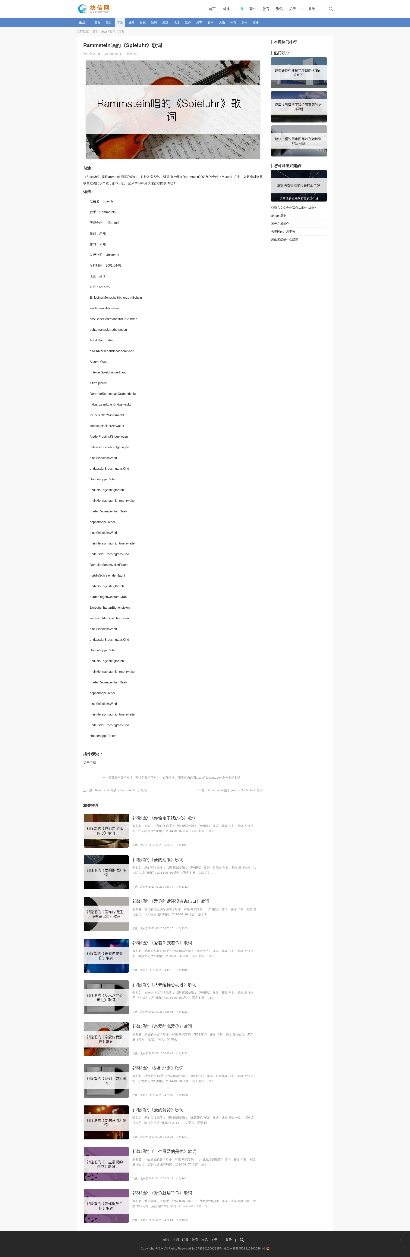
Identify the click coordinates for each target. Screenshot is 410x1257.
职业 (252, 9)
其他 (121, 31)
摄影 (131, 22)
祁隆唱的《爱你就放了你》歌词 (162, 1193)
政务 (188, 22)
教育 (266, 9)
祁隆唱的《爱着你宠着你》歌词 (162, 943)
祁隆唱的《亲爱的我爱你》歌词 (162, 1026)
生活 (239, 9)
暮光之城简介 (280, 223)
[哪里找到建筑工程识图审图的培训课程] (299, 121)
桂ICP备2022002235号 (207, 1248)
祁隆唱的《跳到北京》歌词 (158, 1068)
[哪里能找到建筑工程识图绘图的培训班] (299, 87)
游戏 (165, 22)
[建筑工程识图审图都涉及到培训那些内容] (299, 155)
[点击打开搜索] (242, 1240)
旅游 (109, 22)
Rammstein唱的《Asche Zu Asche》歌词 (235, 790)
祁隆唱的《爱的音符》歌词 (158, 1109)
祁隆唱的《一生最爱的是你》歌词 (164, 1151)
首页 (212, 9)
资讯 (279, 9)
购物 (244, 22)
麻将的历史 (278, 215)
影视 (143, 22)
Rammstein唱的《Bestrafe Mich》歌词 (121, 790)
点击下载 (89, 762)
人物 (222, 22)
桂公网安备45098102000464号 (245, 1248)
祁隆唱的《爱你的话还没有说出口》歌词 (170, 901)
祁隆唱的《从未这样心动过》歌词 (164, 984)
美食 (97, 22)
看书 (211, 22)
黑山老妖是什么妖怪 (284, 239)
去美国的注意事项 (283, 231)
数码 (154, 22)
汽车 (199, 22)
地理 (177, 22)
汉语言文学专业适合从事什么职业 (293, 208)
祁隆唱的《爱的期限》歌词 (158, 859)
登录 (311, 9)
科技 (226, 9)
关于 (292, 9)
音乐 (120, 22)
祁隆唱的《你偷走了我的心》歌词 (164, 818)
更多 (256, 22)
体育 (233, 22)
